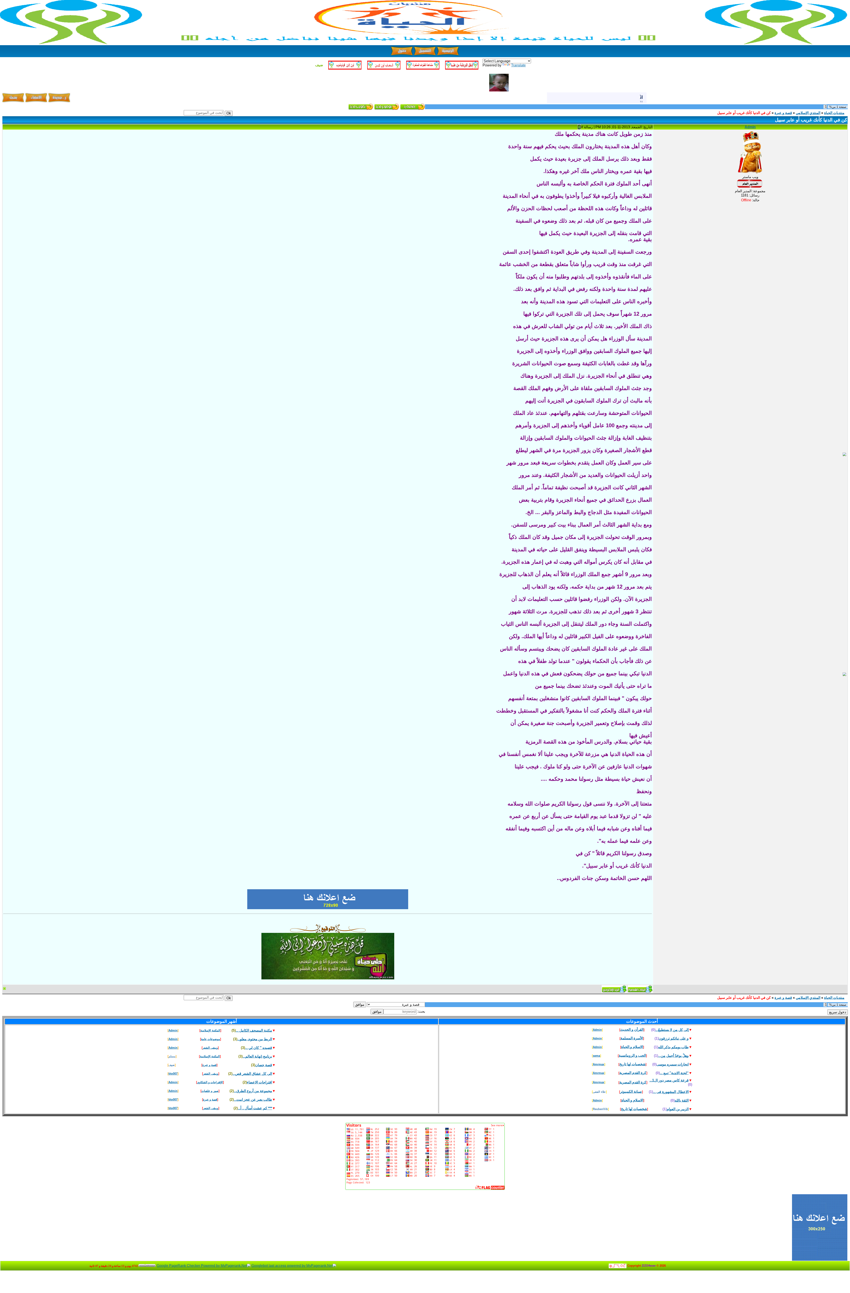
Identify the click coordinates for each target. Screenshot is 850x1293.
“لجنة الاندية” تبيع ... (674, 1073)
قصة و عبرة (783, 113)
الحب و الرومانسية (632, 1055)
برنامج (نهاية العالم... (257, 1056)
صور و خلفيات (209, 1091)
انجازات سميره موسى (673, 1064)
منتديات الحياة (834, 113)
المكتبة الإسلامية (210, 1030)
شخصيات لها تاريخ (632, 1064)
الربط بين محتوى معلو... (254, 1039)
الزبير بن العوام (678, 1109)
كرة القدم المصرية (632, 1073)
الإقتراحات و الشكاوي (210, 1082)
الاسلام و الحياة (632, 1047)
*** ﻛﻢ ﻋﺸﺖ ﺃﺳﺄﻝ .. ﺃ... (255, 1108)
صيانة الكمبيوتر (631, 1091)
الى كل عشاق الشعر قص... (252, 1074)
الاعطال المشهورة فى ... (671, 1092)
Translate (518, 65)
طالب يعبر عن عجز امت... (253, 1099)
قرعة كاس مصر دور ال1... (669, 1080)
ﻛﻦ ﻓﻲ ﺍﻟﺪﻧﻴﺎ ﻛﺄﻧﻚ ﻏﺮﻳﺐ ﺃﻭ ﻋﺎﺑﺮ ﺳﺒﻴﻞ (744, 113)
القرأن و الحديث (631, 1029)
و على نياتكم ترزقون (674, 1038)
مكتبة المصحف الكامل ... (254, 1030)
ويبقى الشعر (210, 1047)
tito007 (173, 1073)
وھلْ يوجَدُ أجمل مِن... (673, 1056)
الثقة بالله (682, 1100)
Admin (750, 127)
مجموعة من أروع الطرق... (253, 1091)
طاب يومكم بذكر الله (673, 1047)
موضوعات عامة (210, 1039)
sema (596, 1055)
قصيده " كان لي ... (258, 1048)
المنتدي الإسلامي (808, 113)
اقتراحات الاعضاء (259, 1082)
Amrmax (598, 1064)
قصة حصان (263, 1065)
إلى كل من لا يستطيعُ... (672, 1030)
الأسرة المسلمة (631, 1038)
